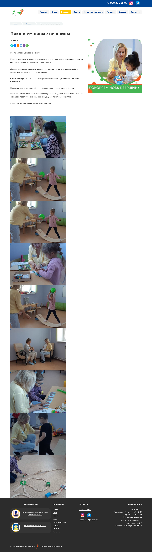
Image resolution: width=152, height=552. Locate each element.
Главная (44, 12)
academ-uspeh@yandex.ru (88, 520)
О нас (54, 12)
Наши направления (93, 12)
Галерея (111, 12)
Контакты (135, 12)
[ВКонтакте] (14, 45)
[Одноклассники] (18, 45)
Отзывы (123, 12)
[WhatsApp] (27, 45)
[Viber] (24, 45)
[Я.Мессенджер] (11, 45)
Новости (65, 12)
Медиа (76, 12)
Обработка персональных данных (51, 546)
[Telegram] (21, 45)
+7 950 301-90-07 (117, 3)
